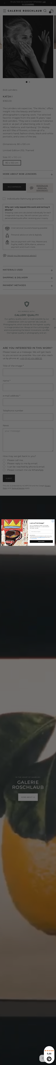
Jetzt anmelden (41, 541)
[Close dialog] (53, 521)
